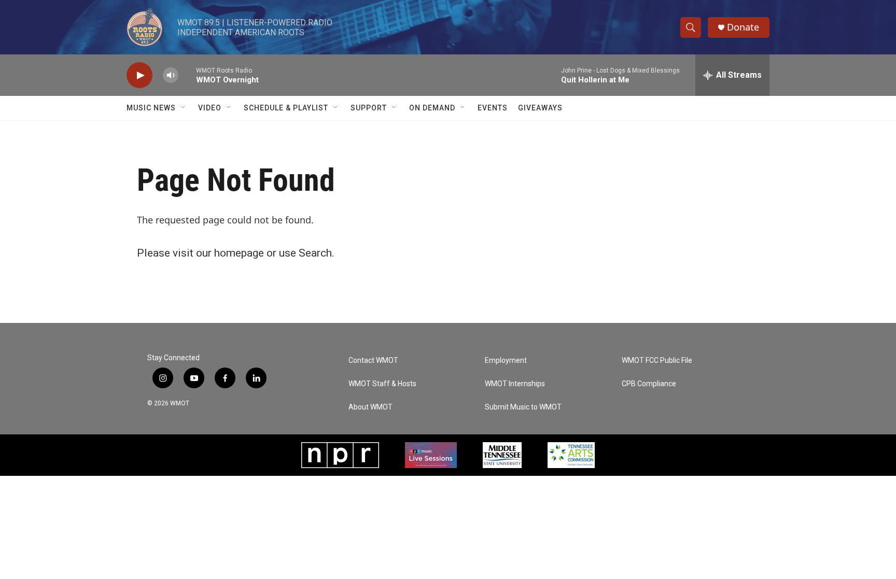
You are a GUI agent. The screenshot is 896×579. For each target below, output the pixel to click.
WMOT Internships (515, 384)
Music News (151, 108)
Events (493, 108)
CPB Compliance (649, 384)
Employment (506, 360)
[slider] (187, 74)
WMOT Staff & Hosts (382, 384)
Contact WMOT (373, 360)
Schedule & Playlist (286, 108)
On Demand (432, 108)
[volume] (170, 75)
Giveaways (540, 108)
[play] (139, 75)
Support (369, 108)
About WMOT (370, 407)
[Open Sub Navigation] (183, 108)
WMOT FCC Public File (657, 360)
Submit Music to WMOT (523, 407)
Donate (743, 27)
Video (209, 108)
